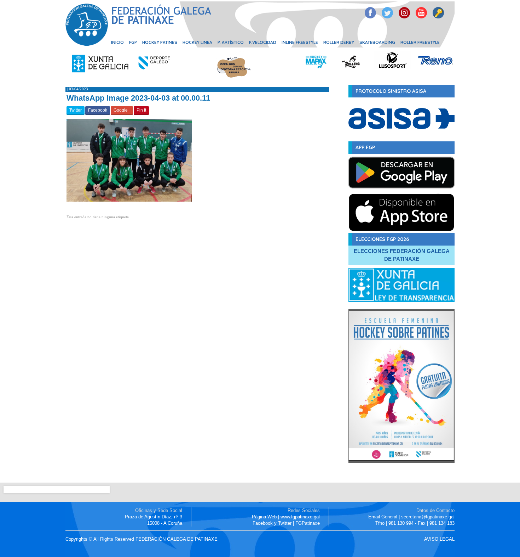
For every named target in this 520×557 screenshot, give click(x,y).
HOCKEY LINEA (197, 42)
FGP (133, 42)
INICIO (117, 42)
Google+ (122, 110)
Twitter (75, 110)
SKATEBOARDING (377, 42)
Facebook (97, 110)
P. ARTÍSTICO (231, 42)
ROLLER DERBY (338, 42)
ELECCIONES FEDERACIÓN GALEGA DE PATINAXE (402, 255)
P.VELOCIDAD (262, 42)
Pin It (141, 110)
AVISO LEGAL (439, 539)
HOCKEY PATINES (159, 42)
